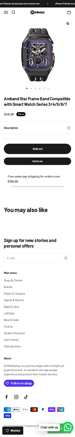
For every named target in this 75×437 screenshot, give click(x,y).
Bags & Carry (11, 306)
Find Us (8, 326)
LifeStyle (9, 313)
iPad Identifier (12, 346)
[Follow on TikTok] (26, 397)
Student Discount (14, 333)
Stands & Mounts (14, 300)
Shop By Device (13, 280)
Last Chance (11, 339)
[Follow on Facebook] (6, 397)
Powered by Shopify (35, 426)
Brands (8, 287)
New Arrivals (11, 320)
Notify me (37, 161)
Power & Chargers (14, 293)
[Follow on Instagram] (16, 397)
